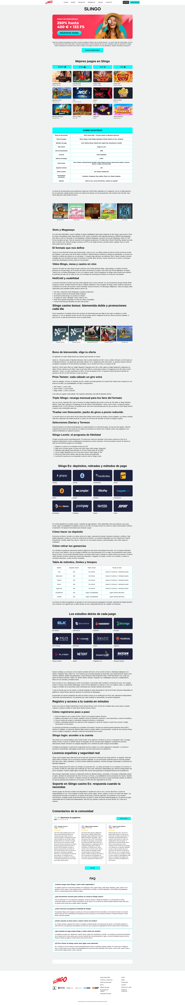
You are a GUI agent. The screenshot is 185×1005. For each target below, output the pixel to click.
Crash (101, 67)
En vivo (81, 67)
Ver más (92, 868)
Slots (121, 67)
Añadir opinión (123, 818)
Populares (61, 67)
